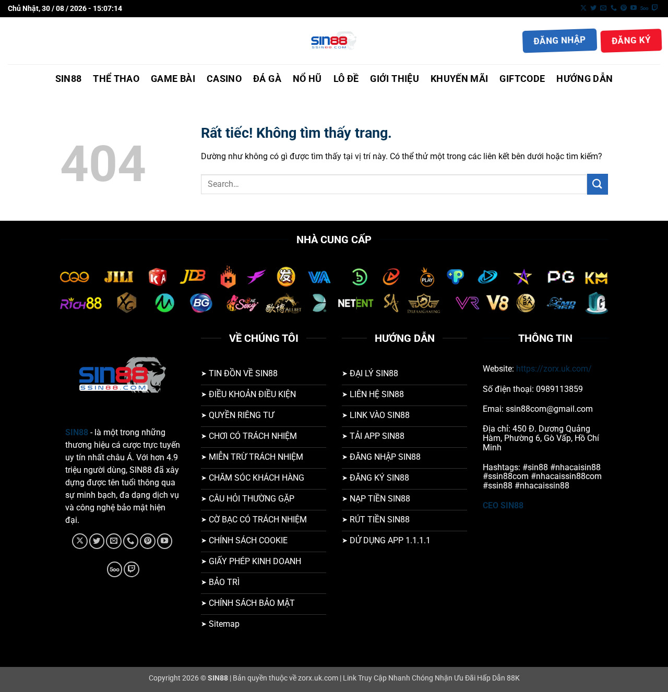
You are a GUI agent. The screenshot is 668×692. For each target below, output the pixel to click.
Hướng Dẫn (584, 79)
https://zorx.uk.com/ (554, 369)
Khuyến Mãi (459, 79)
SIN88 (68, 79)
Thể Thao (116, 79)
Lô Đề (346, 79)
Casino (224, 79)
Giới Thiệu (394, 79)
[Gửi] (597, 184)
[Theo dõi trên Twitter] (593, 8)
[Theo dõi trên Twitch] (655, 8)
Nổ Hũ (307, 79)
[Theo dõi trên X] (583, 8)
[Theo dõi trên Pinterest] (624, 8)
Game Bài (173, 79)
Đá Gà (267, 79)
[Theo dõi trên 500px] (644, 8)
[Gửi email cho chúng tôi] (603, 8)
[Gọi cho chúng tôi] (614, 8)
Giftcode (522, 79)
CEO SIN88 (503, 505)
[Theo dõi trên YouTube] (633, 8)
